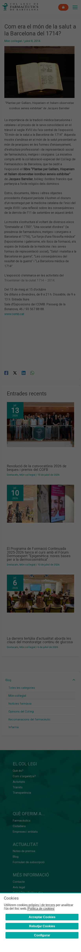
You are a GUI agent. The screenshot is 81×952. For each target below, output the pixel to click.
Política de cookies (41, 908)
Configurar (42, 935)
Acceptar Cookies (42, 917)
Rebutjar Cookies (42, 926)
